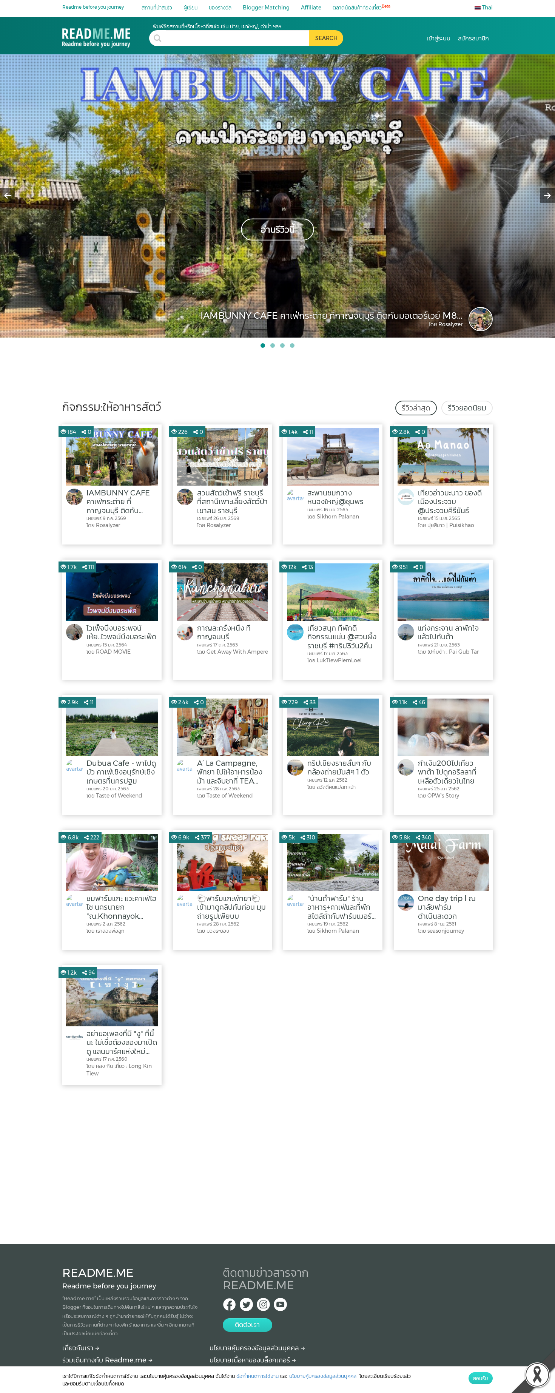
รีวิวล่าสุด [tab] (416, 407)
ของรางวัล (220, 7)
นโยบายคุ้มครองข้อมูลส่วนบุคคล (255, 1348)
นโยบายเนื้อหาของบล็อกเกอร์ (251, 1360)
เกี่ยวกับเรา (78, 1348)
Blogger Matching (266, 7)
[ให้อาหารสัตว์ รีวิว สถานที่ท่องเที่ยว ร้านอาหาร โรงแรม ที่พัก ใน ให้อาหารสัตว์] (105, 35)
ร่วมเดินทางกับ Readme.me (105, 1360)
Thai (487, 7)
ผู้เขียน (190, 7)
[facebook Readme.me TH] (229, 1306)
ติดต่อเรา (247, 1324)
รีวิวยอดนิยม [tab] (467, 407)
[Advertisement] (277, 1163)
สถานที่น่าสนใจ (157, 7)
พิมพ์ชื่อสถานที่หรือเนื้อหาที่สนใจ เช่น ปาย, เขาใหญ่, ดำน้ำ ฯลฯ (217, 26)
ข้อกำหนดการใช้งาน (257, 1376)
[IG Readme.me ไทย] (263, 1306)
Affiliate (311, 7)
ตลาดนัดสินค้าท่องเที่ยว (361, 7)
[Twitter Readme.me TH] (246, 1306)
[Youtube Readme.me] (280, 1306)
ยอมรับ (480, 1378)
